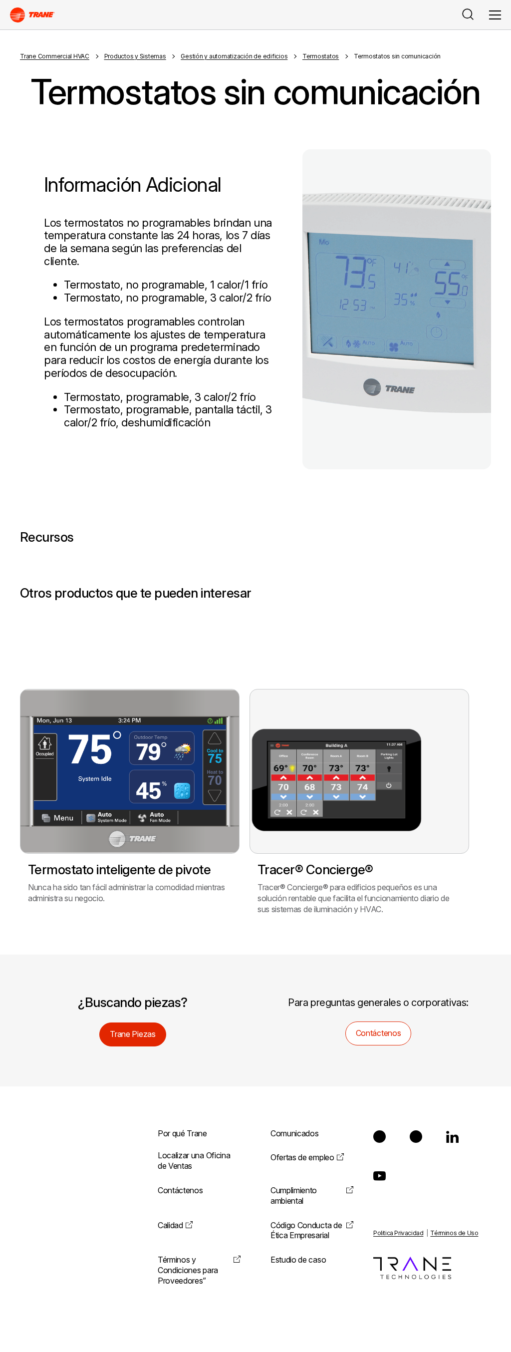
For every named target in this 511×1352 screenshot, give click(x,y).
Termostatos (320, 56)
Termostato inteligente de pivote (119, 869)
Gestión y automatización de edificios (234, 56)
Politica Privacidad (398, 1233)
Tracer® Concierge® (315, 869)
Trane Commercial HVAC (54, 56)
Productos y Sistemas (135, 56)
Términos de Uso (454, 1233)
